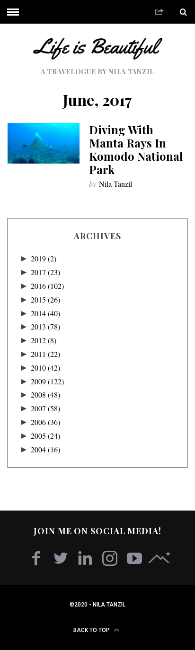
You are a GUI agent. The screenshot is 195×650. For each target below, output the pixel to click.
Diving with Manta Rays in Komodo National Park (136, 149)
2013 (45, 326)
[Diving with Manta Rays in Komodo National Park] (44, 143)
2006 (45, 422)
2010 (45, 368)
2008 (45, 394)
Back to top (92, 630)
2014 (45, 313)
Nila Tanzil (115, 184)
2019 (43, 258)
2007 (45, 408)
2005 (45, 436)
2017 (45, 272)
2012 (43, 340)
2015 (45, 299)
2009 (47, 381)
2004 (45, 449)
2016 (47, 286)
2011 (45, 354)
